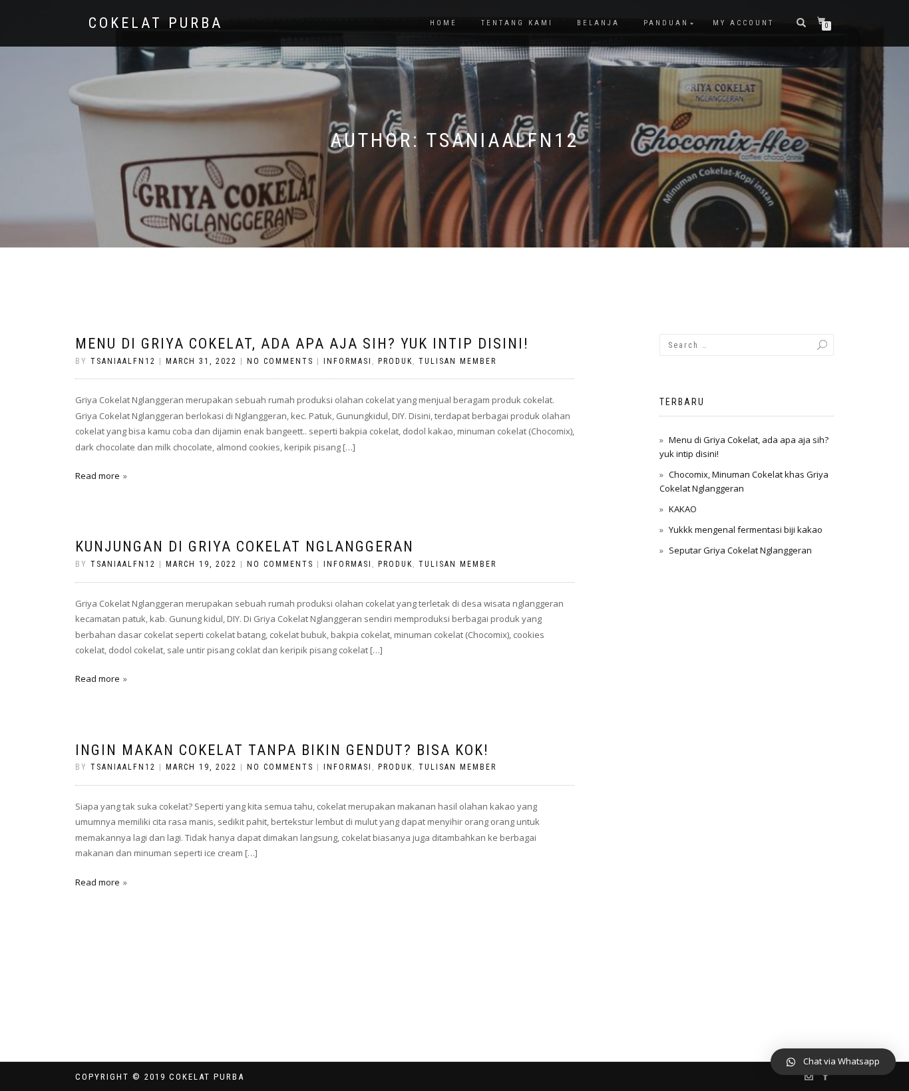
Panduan (666, 23)
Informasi (347, 361)
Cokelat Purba (156, 23)
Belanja (598, 23)
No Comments (280, 361)
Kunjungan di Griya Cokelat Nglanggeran (244, 546)
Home (443, 23)
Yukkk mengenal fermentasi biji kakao (745, 530)
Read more (97, 476)
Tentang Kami (517, 23)
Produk (395, 361)
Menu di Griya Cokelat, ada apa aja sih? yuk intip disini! (302, 343)
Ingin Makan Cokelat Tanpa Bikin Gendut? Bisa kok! (282, 750)
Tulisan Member (457, 361)
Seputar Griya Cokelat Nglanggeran (740, 550)
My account (743, 23)
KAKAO (683, 509)
